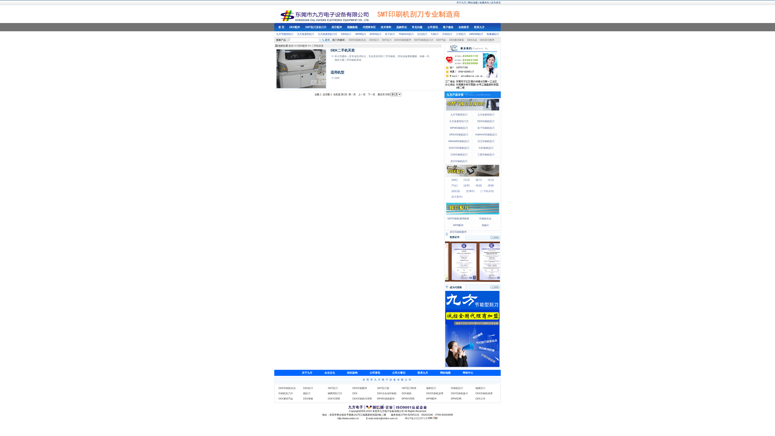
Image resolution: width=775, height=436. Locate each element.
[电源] (479, 185)
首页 (291, 45)
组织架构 (352, 372)
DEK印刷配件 (359, 388)
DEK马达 (472, 40)
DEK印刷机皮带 (434, 393)
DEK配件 (302, 45)
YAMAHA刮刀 (406, 34)
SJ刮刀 (435, 34)
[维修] (491, 185)
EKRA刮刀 (375, 34)
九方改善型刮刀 (305, 34)
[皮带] (467, 185)
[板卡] (479, 179)
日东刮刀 (447, 34)
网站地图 (473, 2)
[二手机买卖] (487, 191)
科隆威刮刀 (493, 34)
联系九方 (423, 372)
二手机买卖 (317, 45)
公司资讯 (375, 372)
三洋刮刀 (461, 34)
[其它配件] (456, 196)
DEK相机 (407, 393)
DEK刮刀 (346, 34)
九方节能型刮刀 (284, 34)
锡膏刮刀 (480, 388)
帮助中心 (468, 372)
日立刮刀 (422, 34)
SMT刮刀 (387, 40)
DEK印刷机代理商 (362, 398)
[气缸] (454, 185)
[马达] (467, 179)
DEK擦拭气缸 (286, 398)
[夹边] (491, 179)
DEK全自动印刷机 (387, 393)
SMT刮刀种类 (409, 388)
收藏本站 (484, 2)
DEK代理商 (334, 398)
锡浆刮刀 (431, 388)
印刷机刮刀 (457, 388)
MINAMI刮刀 (476, 34)
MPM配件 (431, 398)
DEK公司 (480, 398)
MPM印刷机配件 (386, 398)
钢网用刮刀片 (335, 393)
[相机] (454, 179)
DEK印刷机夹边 (357, 40)
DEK (354, 393)
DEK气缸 (441, 40)
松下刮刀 (390, 34)
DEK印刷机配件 (402, 40)
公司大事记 (398, 372)
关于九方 (461, 2)
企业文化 (330, 372)
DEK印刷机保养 (484, 393)
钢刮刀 (306, 393)
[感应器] (455, 191)
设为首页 (496, 2)
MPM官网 (456, 398)
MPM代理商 (408, 398)
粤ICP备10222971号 (416, 418)
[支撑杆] (470, 191)
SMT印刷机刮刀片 (424, 40)
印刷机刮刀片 (286, 393)
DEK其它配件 (487, 40)
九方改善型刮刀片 (327, 34)
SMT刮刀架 (383, 388)
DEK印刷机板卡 (459, 393)
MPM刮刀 (360, 34)
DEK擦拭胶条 (456, 40)
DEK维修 (308, 398)
